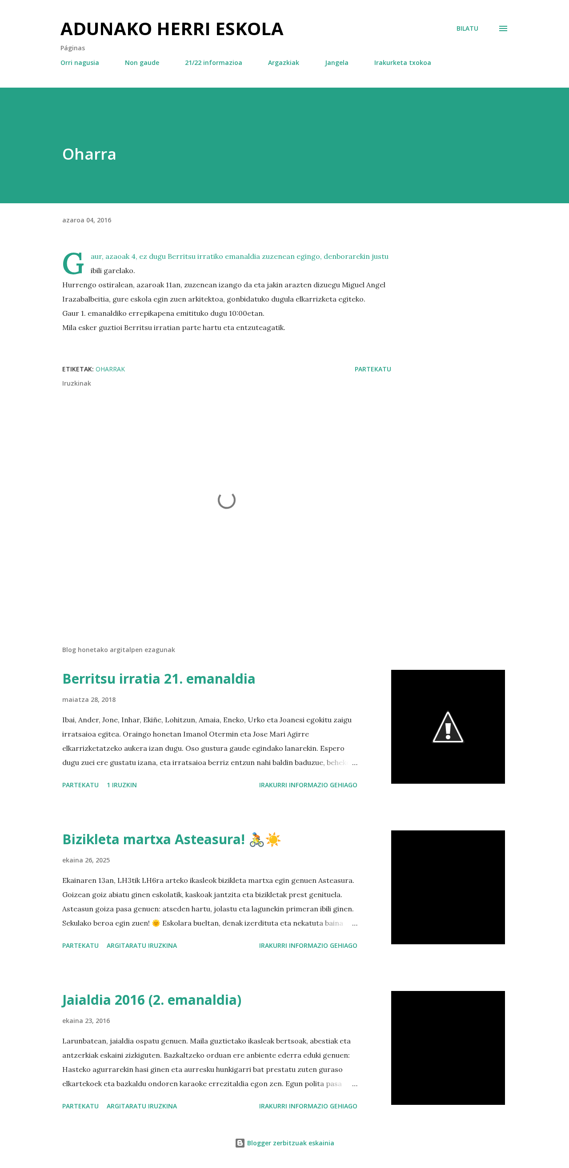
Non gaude (142, 62)
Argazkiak (283, 62)
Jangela (337, 62)
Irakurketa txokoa (402, 62)
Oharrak (110, 369)
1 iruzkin (122, 785)
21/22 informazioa (213, 62)
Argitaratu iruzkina (142, 945)
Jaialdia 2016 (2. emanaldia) (151, 1000)
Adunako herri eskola (172, 28)
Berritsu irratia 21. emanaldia (159, 678)
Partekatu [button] (373, 369)
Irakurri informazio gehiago (308, 785)
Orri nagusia (79, 62)
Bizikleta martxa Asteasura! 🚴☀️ (171, 839)
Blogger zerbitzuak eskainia (289, 1143)
